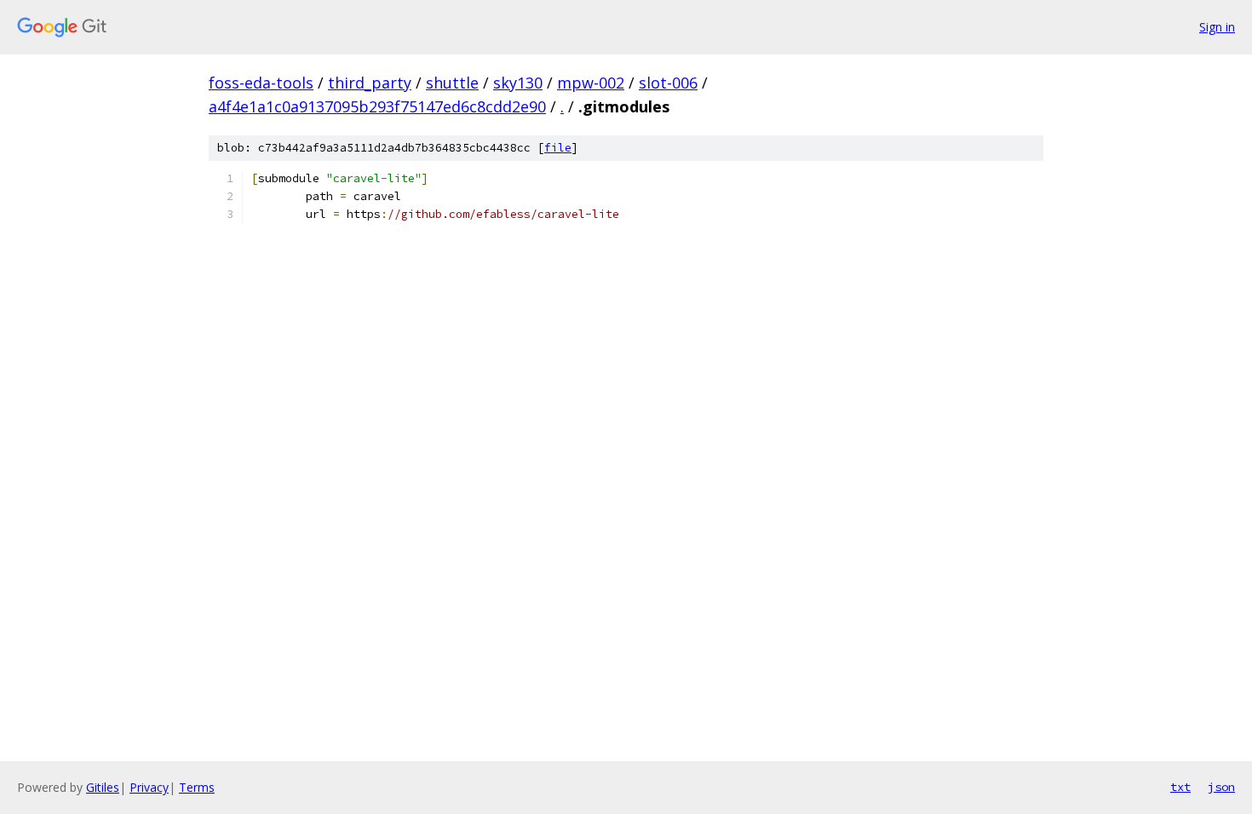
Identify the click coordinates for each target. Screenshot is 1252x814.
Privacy (149, 787)
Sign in (1217, 27)
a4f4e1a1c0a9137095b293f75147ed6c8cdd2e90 (377, 106)
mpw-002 (590, 82)
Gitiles (102, 787)
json (1221, 786)
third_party (369, 82)
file (557, 147)
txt (1180, 786)
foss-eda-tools (261, 82)
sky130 (518, 82)
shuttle (452, 82)
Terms (197, 787)
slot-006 (668, 82)
